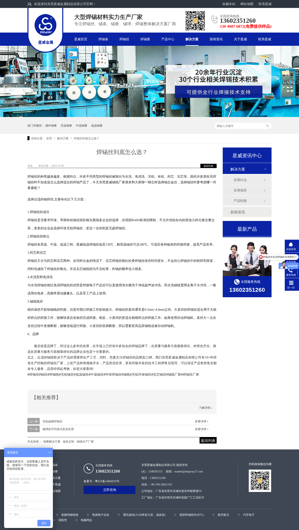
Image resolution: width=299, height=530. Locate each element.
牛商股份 (128, 481)
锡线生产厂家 (85, 441)
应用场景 (240, 190)
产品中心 (167, 39)
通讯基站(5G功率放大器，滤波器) (144, 514)
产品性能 (240, 200)
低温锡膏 (97, 125)
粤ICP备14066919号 (107, 481)
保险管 (62, 520)
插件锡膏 (51, 125)
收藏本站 (228, 4)
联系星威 (265, 4)
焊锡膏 (145, 39)
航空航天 (223, 514)
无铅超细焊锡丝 (52, 421)
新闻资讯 (216, 39)
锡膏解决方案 (51, 441)
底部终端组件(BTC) (191, 514)
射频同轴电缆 (69, 514)
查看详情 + (201, 421)
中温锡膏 (81, 125)
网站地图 (246, 4)
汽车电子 (248, 514)
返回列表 (208, 165)
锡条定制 (68, 441)
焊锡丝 (124, 39)
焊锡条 (103, 39)
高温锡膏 (66, 125)
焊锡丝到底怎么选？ (86, 138)
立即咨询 (109, 490)
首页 (49, 138)
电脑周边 (86, 520)
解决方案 (192, 39)
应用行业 (240, 179)
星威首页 (80, 39)
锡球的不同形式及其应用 (58, 429)
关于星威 (240, 39)
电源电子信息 (100, 514)
